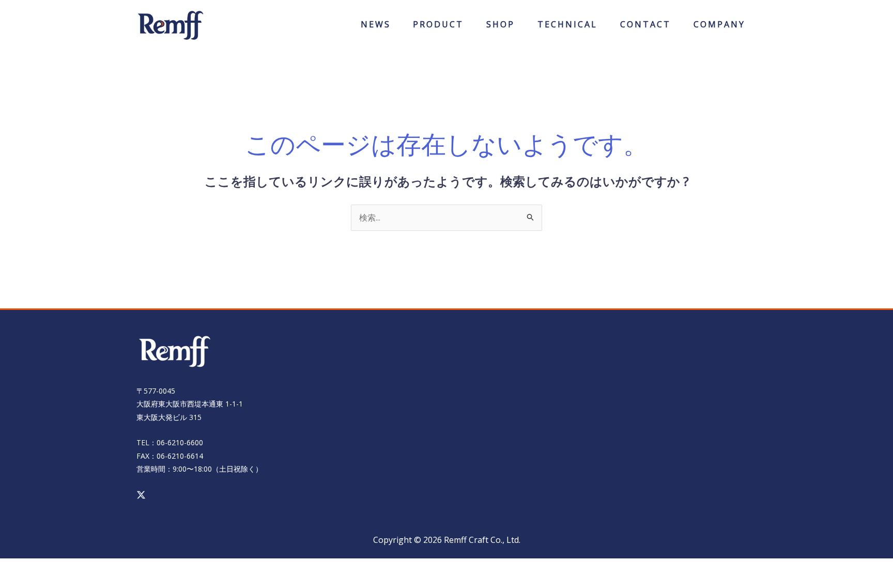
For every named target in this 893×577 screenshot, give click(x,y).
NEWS (375, 28)
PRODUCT (438, 28)
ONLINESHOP (500, 28)
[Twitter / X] (141, 495)
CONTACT (645, 28)
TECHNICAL (567, 28)
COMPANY (719, 28)
